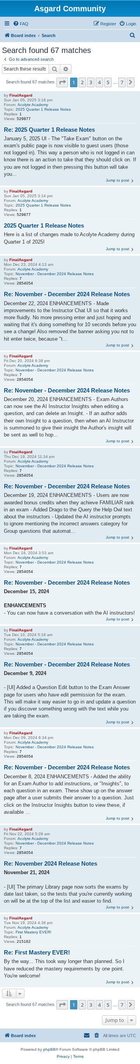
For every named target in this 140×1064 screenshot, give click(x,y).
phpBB (49, 1049)
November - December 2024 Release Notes (55, 274)
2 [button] (82, 82)
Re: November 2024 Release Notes (50, 863)
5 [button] (108, 82)
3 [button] (90, 82)
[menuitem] (20, 23)
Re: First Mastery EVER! (37, 952)
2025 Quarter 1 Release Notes (43, 109)
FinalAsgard (20, 95)
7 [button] (122, 82)
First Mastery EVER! (33, 932)
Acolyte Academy (33, 105)
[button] (62, 82)
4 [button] (99, 82)
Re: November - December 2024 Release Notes (67, 294)
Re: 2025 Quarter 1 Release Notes (49, 129)
